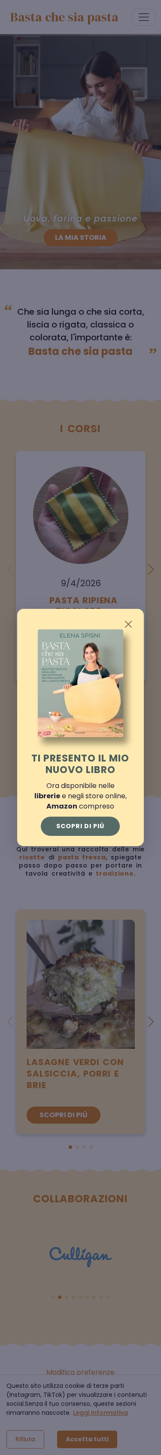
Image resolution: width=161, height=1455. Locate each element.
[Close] (128, 624)
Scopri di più (80, 826)
